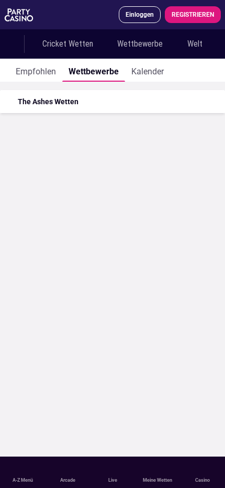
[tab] (35, 70)
